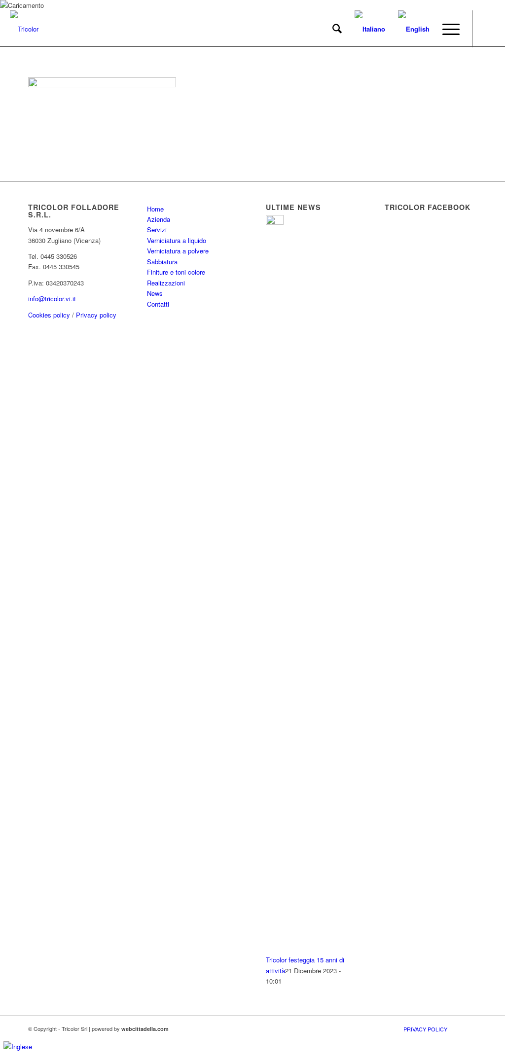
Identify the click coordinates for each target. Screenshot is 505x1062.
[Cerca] (337, 28)
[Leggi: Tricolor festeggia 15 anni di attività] (275, 222)
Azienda (158, 219)
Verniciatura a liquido (176, 240)
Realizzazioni (166, 282)
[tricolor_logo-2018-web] (24, 28)
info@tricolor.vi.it (52, 298)
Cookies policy (49, 314)
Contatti (158, 304)
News (155, 293)
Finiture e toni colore (176, 272)
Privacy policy (96, 314)
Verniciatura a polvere (178, 250)
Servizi (157, 229)
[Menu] (448, 28)
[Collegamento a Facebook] (487, 28)
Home (155, 208)
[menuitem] (337, 28)
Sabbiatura (162, 261)
